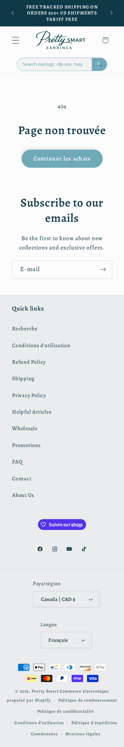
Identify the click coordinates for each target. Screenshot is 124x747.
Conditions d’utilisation (39, 723)
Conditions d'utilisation (41, 345)
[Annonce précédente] (12, 13)
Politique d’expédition (94, 723)
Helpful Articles (31, 411)
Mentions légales (83, 734)
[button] (15, 40)
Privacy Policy (29, 395)
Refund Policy (29, 362)
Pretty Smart (45, 691)
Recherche (25, 328)
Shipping (23, 378)
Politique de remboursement (87, 700)
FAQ (17, 461)
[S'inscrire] (103, 269)
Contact (21, 478)
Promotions (26, 445)
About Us (23, 495)
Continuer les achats (62, 159)
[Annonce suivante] (111, 13)
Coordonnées (44, 734)
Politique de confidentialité (65, 711)
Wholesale (25, 428)
